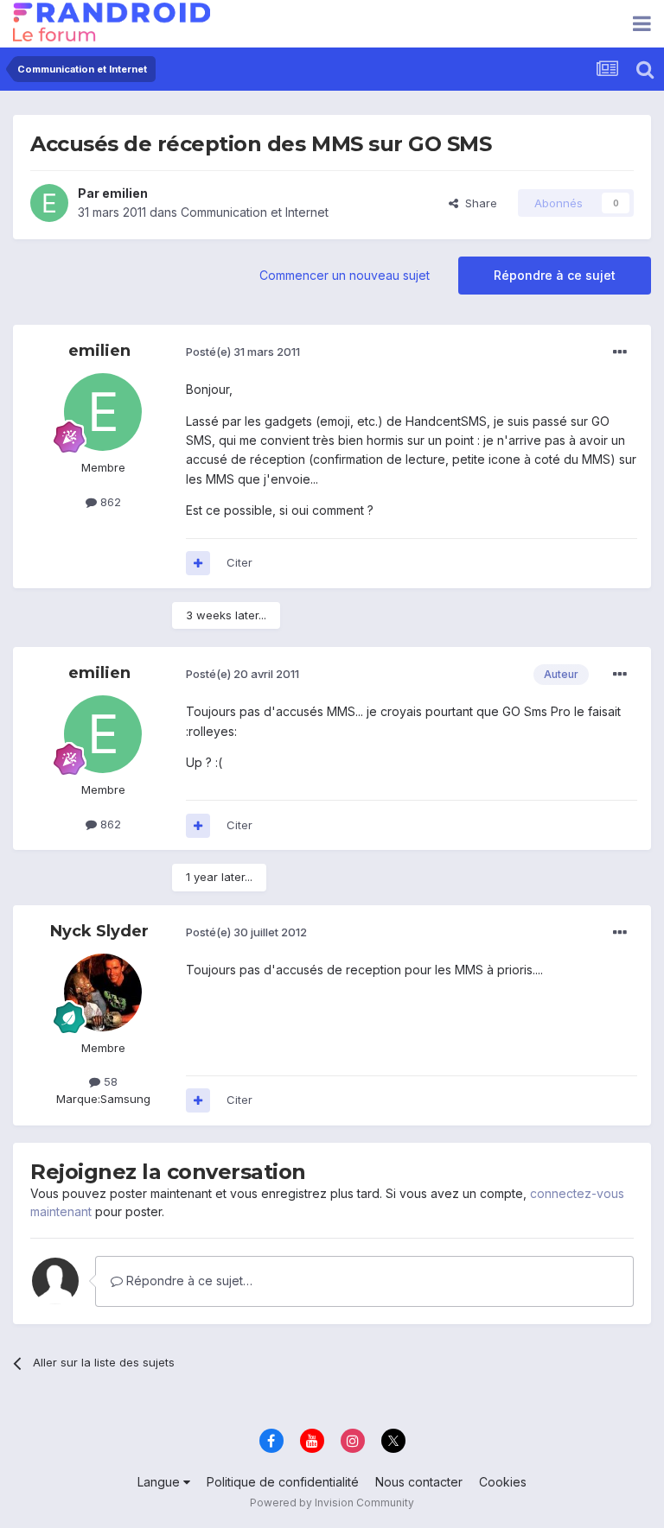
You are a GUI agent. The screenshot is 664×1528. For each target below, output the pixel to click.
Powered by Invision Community (332, 1502)
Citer (239, 562)
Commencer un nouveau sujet (344, 275)
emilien (125, 193)
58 (109, 1081)
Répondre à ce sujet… (187, 1280)
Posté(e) (243, 351)
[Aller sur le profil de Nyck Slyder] (103, 992)
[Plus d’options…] (620, 352)
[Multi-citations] (198, 563)
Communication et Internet (255, 212)
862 (109, 502)
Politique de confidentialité (283, 1481)
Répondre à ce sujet (555, 275)
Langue (160, 1481)
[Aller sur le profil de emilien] (49, 203)
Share (477, 203)
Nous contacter (419, 1481)
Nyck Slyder (99, 931)
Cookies (503, 1481)
